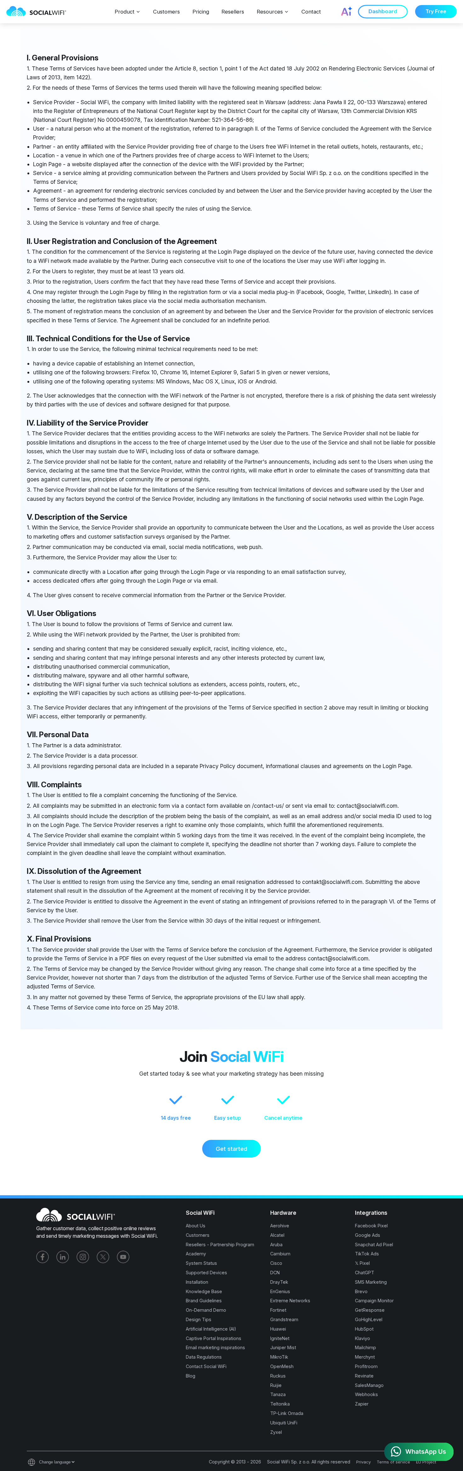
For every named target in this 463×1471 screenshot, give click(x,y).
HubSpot (364, 1329)
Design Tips (198, 1319)
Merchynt (365, 1357)
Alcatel (277, 1235)
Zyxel (276, 1432)
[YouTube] (123, 1257)
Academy (196, 1253)
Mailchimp (365, 1347)
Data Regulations (204, 1357)
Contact (311, 11)
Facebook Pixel (371, 1225)
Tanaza (278, 1394)
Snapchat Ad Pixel (374, 1244)
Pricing (200, 11)
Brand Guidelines (204, 1300)
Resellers (232, 11)
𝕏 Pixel (362, 1263)
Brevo (361, 1291)
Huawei (278, 1329)
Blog (190, 1375)
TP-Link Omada (286, 1413)
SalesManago (369, 1385)
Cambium (280, 1253)
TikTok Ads (367, 1253)
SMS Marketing (371, 1282)
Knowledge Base (204, 1291)
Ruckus (278, 1375)
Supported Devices (206, 1272)
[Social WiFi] (39, 11)
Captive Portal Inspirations (213, 1338)
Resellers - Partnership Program (220, 1244)
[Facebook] (42, 1257)
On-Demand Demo (206, 1310)
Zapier (362, 1403)
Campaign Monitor (374, 1300)
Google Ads (367, 1235)
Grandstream (284, 1319)
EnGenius (280, 1291)
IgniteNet (279, 1338)
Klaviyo (362, 1338)
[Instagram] (83, 1257)
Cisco (276, 1263)
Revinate (364, 1375)
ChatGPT (364, 1272)
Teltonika (280, 1403)
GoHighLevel (368, 1319)
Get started (231, 1148)
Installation (197, 1282)
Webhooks (366, 1394)
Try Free (436, 11)
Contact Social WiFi (206, 1366)
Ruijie (276, 1385)
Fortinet (278, 1310)
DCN (275, 1272)
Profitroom (366, 1366)
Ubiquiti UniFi (283, 1422)
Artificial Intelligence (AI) (211, 1329)
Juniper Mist (283, 1347)
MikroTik (279, 1357)
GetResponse (370, 1310)
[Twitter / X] (103, 1257)
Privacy (363, 1461)
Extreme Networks (290, 1300)
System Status (201, 1263)
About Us (195, 1225)
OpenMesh (282, 1366)
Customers (166, 11)
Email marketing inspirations (215, 1347)
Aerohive (279, 1225)
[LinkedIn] (62, 1257)
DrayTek (279, 1282)
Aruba (276, 1244)
